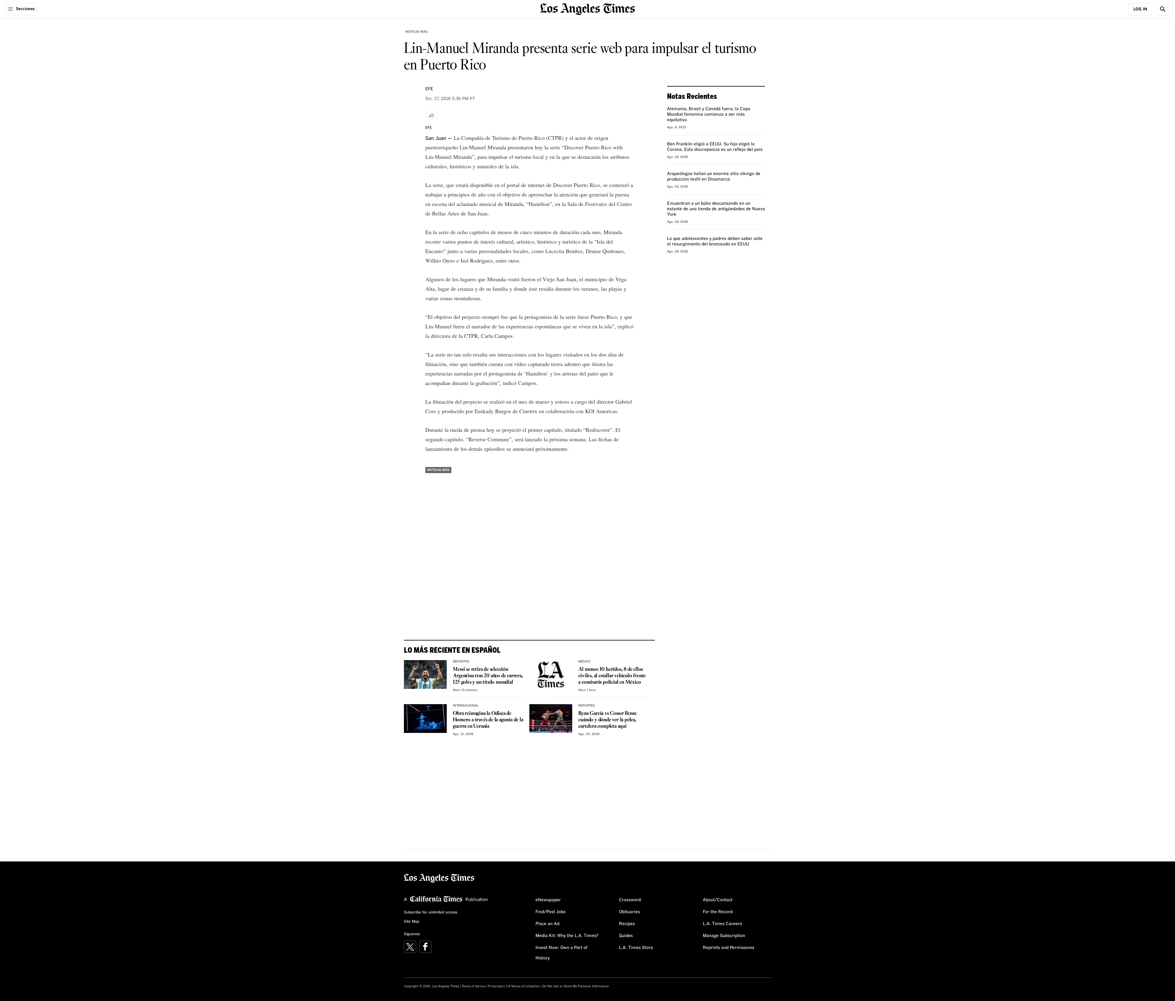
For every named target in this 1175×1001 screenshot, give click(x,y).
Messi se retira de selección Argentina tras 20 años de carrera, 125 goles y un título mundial (488, 676)
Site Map (411, 922)
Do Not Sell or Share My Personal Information (576, 986)
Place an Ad (547, 924)
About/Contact (718, 900)
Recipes (627, 924)
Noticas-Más (416, 31)
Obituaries (629, 912)
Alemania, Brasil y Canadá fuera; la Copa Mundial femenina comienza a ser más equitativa (708, 114)
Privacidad (495, 986)
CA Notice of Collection (523, 986)
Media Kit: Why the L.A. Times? (567, 936)
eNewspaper (548, 900)
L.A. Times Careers (722, 924)
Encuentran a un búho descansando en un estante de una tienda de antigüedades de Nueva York (716, 209)
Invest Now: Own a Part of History (561, 953)
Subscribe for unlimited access (430, 912)
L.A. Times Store (636, 948)
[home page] (587, 8)
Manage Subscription (724, 936)
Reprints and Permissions (728, 948)
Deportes (461, 661)
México (584, 661)
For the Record (718, 912)
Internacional (466, 705)
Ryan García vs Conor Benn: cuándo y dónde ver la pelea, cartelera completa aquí (607, 720)
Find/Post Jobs (550, 912)
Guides (626, 936)
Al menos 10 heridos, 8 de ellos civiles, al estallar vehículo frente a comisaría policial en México (612, 676)
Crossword (630, 900)
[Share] (431, 115)
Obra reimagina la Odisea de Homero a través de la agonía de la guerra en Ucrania (488, 720)
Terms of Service (473, 986)
